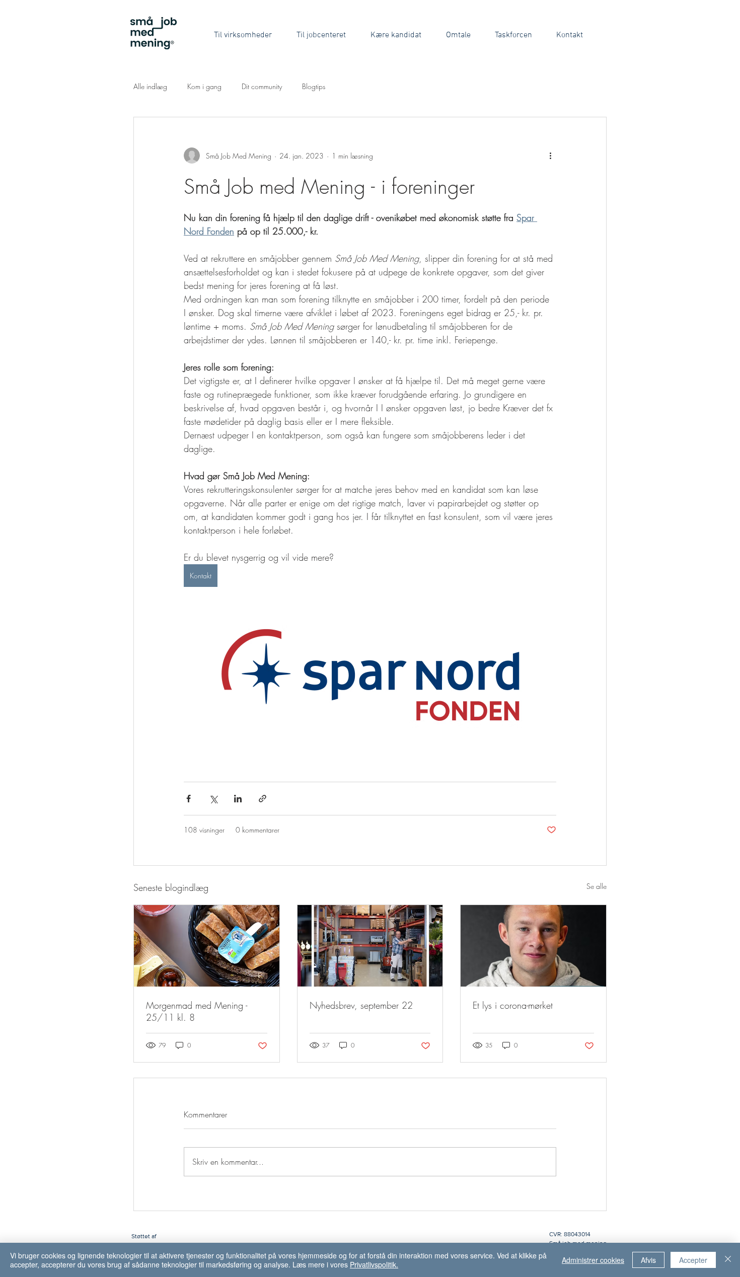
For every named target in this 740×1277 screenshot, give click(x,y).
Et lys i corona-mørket (513, 1005)
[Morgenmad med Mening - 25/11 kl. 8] (206, 946)
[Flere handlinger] (550, 155)
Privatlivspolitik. (374, 1264)
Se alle (596, 886)
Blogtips (313, 86)
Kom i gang (204, 86)
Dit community (262, 86)
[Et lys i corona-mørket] (533, 946)
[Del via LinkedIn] (238, 798)
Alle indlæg (150, 86)
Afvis (648, 1260)
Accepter (693, 1260)
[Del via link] (262, 798)
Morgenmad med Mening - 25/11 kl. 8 (196, 1011)
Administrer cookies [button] (593, 1260)
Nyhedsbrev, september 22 (361, 1005)
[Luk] (728, 1260)
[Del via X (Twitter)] (213, 798)
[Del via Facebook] (188, 798)
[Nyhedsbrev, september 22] (370, 946)
